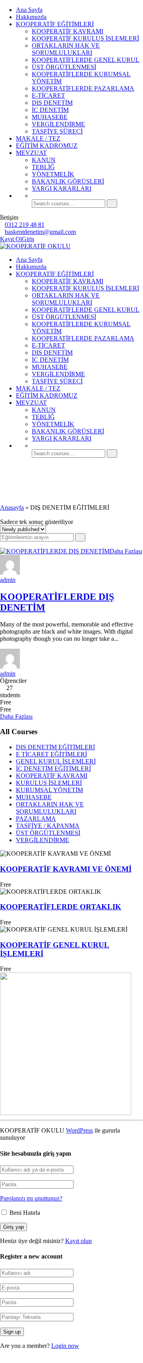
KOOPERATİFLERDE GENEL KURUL (85, 59)
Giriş (28, 239)
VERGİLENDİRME (58, 124)
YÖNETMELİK (53, 174)
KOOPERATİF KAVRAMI (67, 31)
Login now (65, 1345)
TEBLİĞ (43, 167)
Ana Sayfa (29, 9)
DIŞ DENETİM (52, 102)
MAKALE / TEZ (38, 138)
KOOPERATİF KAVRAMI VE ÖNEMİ (65, 869)
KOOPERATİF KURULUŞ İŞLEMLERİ (85, 38)
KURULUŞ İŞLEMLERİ (49, 782)
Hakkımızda (31, 17)
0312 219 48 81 (24, 224)
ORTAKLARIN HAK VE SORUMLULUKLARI (66, 49)
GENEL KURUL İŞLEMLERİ (56, 761)
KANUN (44, 160)
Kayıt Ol (11, 239)
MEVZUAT (31, 152)
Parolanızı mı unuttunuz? (31, 1198)
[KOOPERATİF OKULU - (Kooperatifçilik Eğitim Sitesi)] (35, 246)
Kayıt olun (78, 1240)
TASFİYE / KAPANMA (47, 825)
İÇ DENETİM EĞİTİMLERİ (53, 768)
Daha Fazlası (126, 551)
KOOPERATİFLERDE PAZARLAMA (83, 88)
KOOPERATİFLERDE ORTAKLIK (60, 907)
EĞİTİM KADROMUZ (46, 145)
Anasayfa (12, 507)
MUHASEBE (50, 117)
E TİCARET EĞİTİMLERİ (51, 754)
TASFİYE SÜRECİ (57, 131)
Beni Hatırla (24, 1212)
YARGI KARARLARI (61, 188)
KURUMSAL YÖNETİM (49, 790)
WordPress (79, 1130)
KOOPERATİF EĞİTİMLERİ (55, 24)
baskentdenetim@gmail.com (40, 231)
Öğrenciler (13, 680)
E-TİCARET (48, 95)
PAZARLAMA (36, 818)
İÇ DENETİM (50, 109)
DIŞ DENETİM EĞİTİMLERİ (55, 747)
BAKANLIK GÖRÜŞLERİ (68, 181)
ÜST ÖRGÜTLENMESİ (64, 67)
